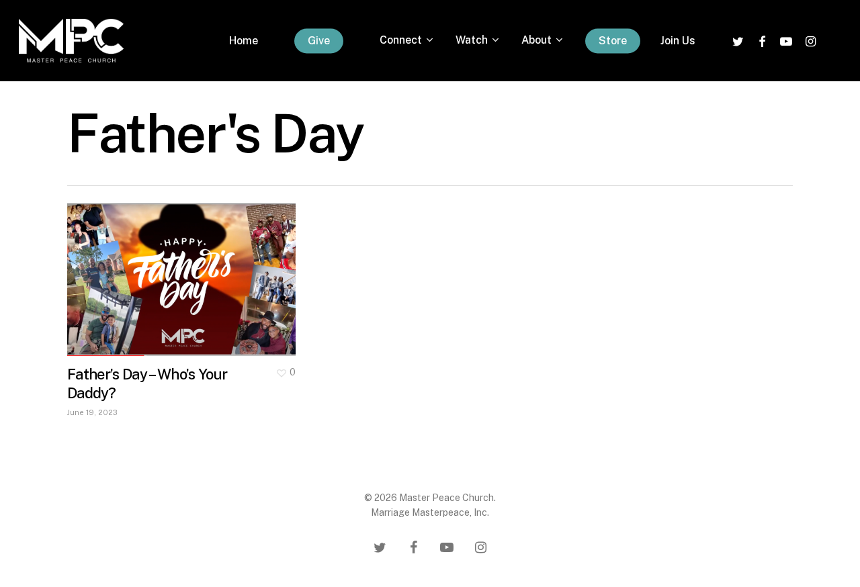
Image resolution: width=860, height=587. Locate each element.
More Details (185, 269)
